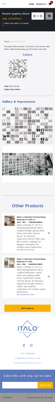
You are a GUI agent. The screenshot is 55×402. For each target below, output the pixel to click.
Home (31, 4)
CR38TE (48, 397)
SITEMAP (7, 397)
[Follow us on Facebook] (24, 345)
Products (41, 4)
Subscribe (45, 385)
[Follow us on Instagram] (31, 345)
